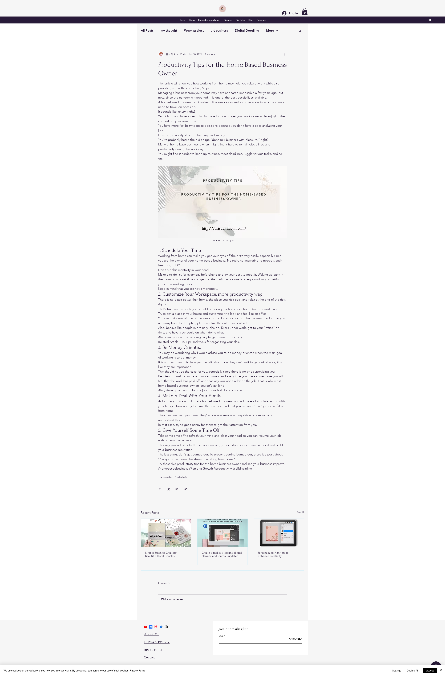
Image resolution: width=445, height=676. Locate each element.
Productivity (181, 476)
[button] (305, 11)
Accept (430, 670)
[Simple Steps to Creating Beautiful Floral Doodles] (166, 533)
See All (300, 512)
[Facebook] (161, 627)
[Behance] (150, 627)
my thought (168, 30)
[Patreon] (156, 627)
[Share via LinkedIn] (177, 489)
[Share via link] (185, 489)
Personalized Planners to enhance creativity (273, 554)
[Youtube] (145, 627)
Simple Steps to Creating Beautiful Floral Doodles (161, 554)
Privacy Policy (137, 670)
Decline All (412, 670)
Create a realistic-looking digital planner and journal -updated (222, 554)
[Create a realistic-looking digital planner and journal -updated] (222, 533)
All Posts (147, 30)
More (270, 30)
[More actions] (285, 54)
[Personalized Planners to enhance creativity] (279, 533)
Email (221, 636)
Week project (194, 30)
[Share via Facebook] (159, 489)
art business (219, 30)
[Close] (441, 670)
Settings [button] (396, 670)
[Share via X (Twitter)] (168, 489)
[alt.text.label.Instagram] (429, 20)
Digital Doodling (247, 30)
